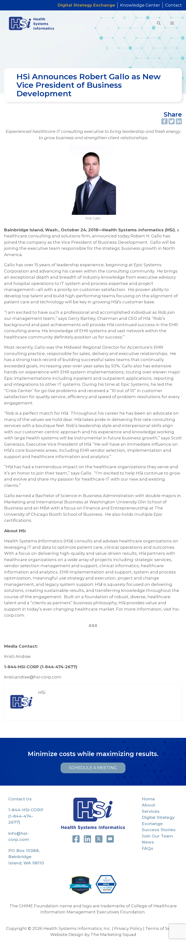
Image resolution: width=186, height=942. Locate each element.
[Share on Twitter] (172, 121)
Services (151, 811)
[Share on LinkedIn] (179, 121)
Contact (173, 5)
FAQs (147, 848)
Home (148, 799)
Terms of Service (162, 928)
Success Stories (159, 829)
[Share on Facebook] (164, 121)
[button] (158, 23)
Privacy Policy (128, 928)
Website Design (67, 934)
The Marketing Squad (113, 934)
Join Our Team (157, 836)
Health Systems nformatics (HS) (138, 229)
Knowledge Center (140, 5)
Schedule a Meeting (93, 767)
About (148, 805)
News (148, 842)
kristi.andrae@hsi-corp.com (33, 677)
